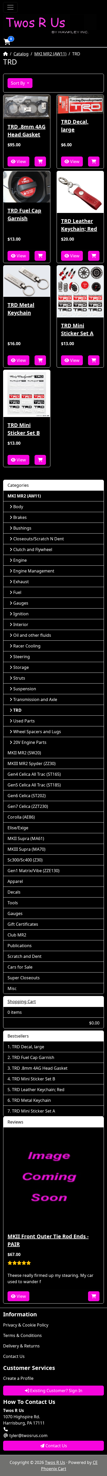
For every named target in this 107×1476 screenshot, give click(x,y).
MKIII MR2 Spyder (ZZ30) (32, 763)
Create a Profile (18, 1378)
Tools (13, 903)
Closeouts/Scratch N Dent (38, 539)
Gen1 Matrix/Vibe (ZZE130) (33, 870)
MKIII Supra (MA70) (26, 849)
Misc (12, 988)
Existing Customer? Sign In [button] (55, 1390)
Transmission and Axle (35, 699)
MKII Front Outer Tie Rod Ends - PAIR (48, 1240)
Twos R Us (55, 1462)
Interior (20, 624)
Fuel (17, 592)
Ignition (21, 614)
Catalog (21, 54)
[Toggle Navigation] (10, 7)
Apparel (15, 881)
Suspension (24, 689)
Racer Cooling (27, 646)
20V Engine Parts (29, 742)
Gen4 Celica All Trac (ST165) (34, 774)
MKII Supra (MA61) (26, 838)
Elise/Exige (18, 828)
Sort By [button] (18, 83)
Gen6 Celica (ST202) (27, 795)
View (21, 161)
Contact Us (14, 1356)
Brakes (20, 517)
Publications (20, 945)
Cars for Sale (20, 967)
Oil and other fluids (32, 635)
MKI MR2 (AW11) (50, 54)
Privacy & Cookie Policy (25, 1325)
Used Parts (24, 721)
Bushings (22, 528)
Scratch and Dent (25, 956)
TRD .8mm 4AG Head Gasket (26, 130)
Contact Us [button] (55, 1446)
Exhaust (21, 581)
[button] (7, 42)
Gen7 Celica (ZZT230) (28, 806)
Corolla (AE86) (21, 817)
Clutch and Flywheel (32, 549)
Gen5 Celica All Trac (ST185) (34, 785)
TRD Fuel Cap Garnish (24, 214)
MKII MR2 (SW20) (24, 753)
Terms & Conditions (22, 1335)
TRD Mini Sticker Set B (24, 428)
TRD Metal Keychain (21, 308)
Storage (21, 667)
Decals (14, 892)
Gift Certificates (23, 924)
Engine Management (33, 571)
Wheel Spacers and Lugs (37, 731)
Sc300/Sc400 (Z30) (25, 860)
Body (18, 507)
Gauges (20, 603)
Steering (21, 656)
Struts (19, 678)
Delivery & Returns (21, 1346)
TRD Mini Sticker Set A (77, 329)
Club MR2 (17, 935)
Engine (20, 560)
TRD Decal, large (75, 125)
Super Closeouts (24, 978)
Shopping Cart (22, 1001)
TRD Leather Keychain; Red (79, 224)
